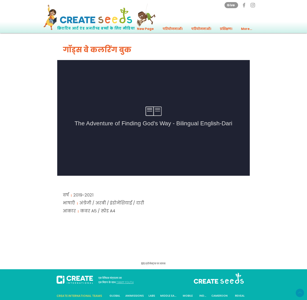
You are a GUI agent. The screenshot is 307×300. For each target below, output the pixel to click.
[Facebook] (244, 5)
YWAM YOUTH (125, 282)
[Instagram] (253, 5)
